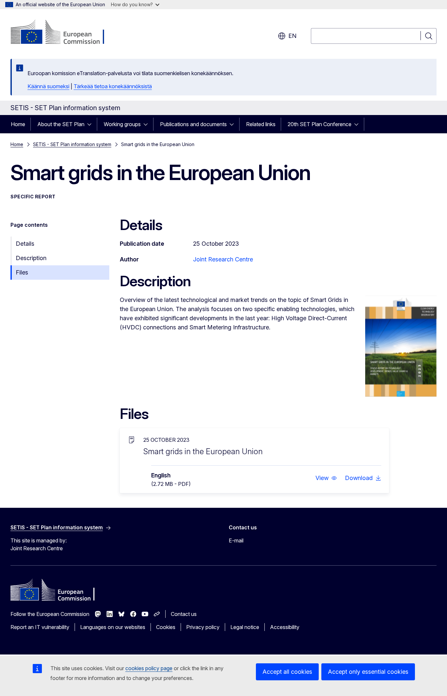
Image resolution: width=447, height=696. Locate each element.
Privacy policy (203, 627)
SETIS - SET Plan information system (72, 144)
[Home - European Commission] (63, 33)
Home (18, 124)
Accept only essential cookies (368, 671)
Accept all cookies (287, 671)
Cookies (165, 627)
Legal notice (244, 627)
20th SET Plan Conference (319, 124)
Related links (261, 124)
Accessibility (284, 627)
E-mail (236, 540)
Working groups (122, 124)
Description (31, 258)
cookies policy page (148, 668)
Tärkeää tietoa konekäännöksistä (113, 86)
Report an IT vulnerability (39, 627)
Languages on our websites (112, 627)
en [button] (292, 35)
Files (22, 272)
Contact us (184, 614)
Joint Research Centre (223, 259)
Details (25, 243)
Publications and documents (193, 124)
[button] (326, 478)
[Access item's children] (91, 124)
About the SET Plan (60, 124)
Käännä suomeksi (48, 86)
